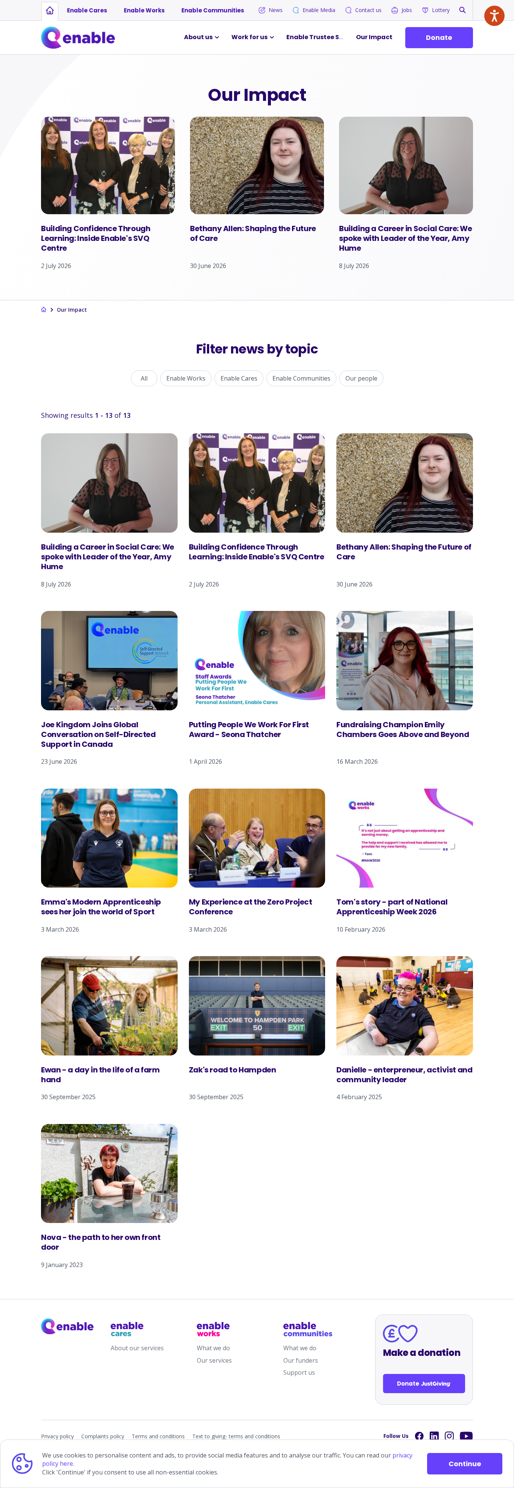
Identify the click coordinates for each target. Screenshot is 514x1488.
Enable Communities (212, 10)
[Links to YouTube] (466, 1436)
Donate (439, 37)
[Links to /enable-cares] (135, 1329)
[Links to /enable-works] (221, 1329)
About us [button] (198, 37)
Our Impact (374, 37)
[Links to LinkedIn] (434, 1436)
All (144, 378)
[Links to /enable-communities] (307, 1329)
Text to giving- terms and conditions (236, 1436)
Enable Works (144, 10)
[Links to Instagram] (449, 1436)
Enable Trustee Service (322, 37)
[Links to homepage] (50, 10)
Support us (299, 1372)
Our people (361, 378)
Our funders (300, 1360)
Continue (465, 1463)
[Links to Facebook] (419, 1436)
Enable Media (319, 10)
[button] (462, 10)
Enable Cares (87, 10)
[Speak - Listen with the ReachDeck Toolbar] (494, 16)
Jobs (406, 10)
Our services (214, 1360)
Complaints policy (102, 1436)
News (276, 10)
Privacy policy (57, 1436)
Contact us (368, 10)
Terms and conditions (158, 1436)
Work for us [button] (249, 37)
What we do (213, 1348)
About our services (137, 1348)
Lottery (441, 10)
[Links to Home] (78, 37)
